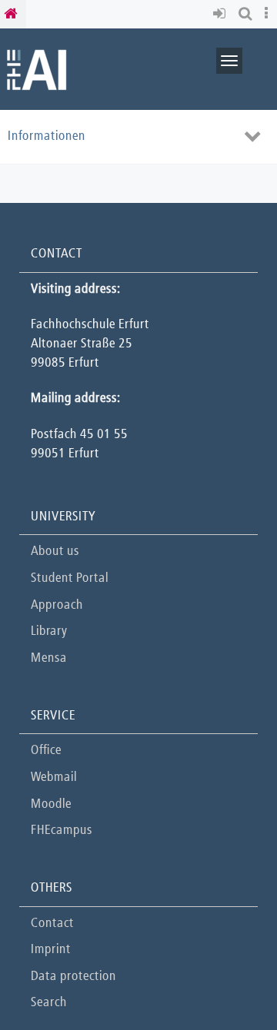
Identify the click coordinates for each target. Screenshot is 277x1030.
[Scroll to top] (226, 979)
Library (49, 631)
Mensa (49, 658)
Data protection (73, 976)
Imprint (51, 949)
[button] (222, 14)
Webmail (54, 777)
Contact (52, 923)
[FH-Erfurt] (36, 68)
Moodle (51, 804)
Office (46, 750)
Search (49, 1002)
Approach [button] (57, 605)
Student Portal (69, 578)
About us (55, 551)
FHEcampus (61, 830)
